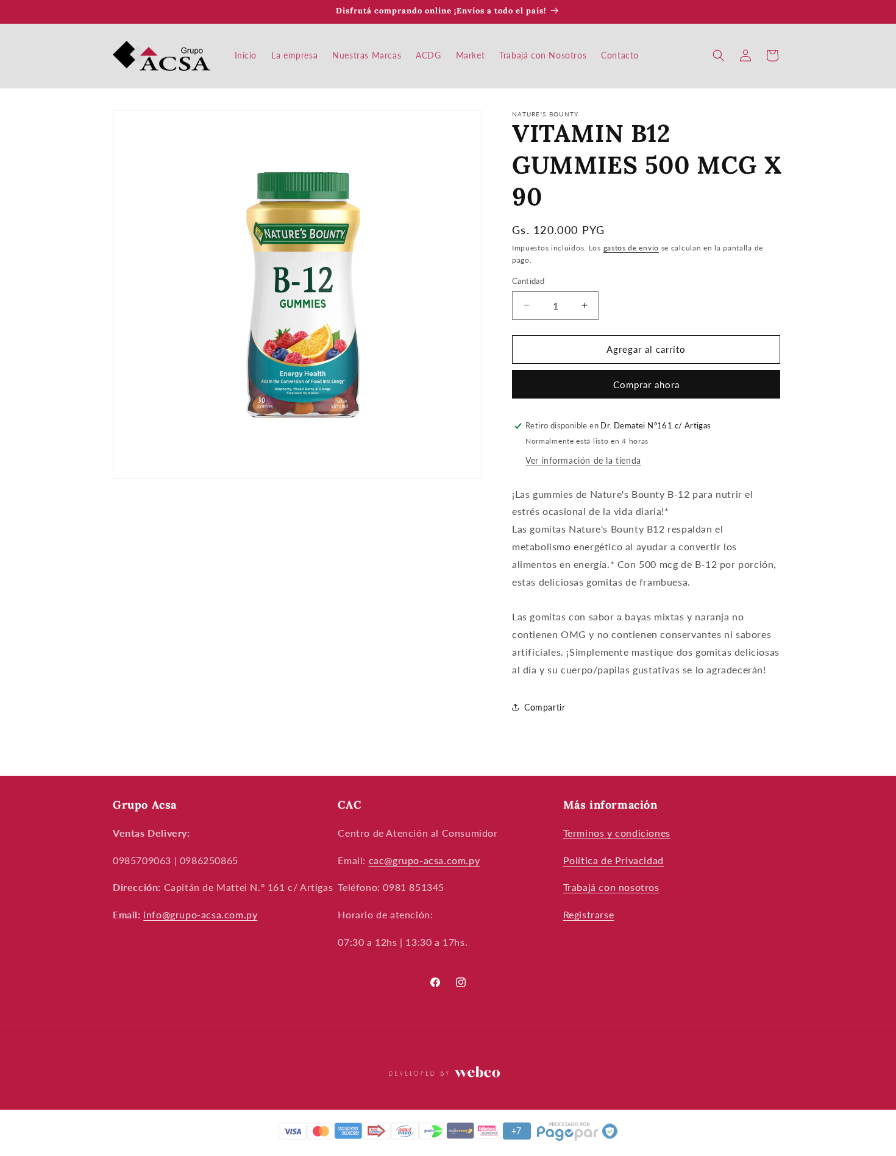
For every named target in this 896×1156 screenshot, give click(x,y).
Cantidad (528, 281)
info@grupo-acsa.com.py (200, 914)
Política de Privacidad (613, 860)
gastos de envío (631, 247)
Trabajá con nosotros (611, 887)
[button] (718, 55)
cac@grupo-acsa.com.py (424, 860)
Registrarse (588, 914)
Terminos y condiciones (616, 833)
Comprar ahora (646, 384)
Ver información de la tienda (583, 460)
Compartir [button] (544, 707)
